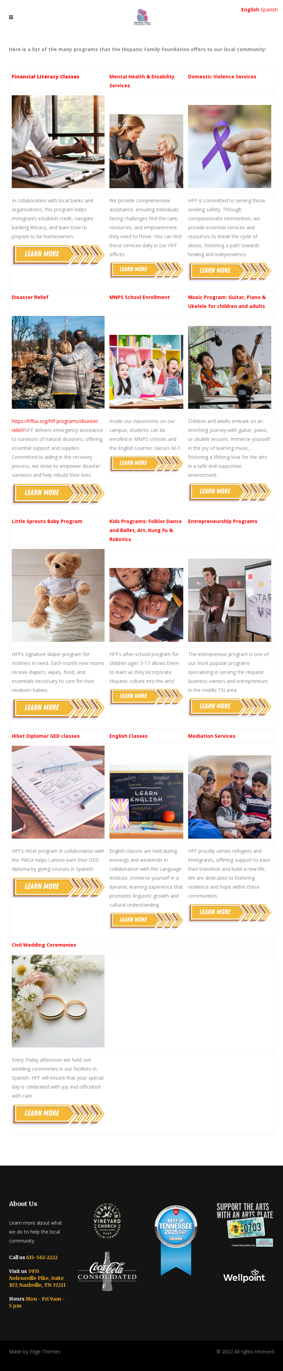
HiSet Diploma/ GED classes (46, 736)
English (250, 9)
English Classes (128, 736)
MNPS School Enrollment (139, 297)
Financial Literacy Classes (45, 76)
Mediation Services (211, 736)
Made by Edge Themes (34, 1351)
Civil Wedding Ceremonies (44, 945)
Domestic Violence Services (222, 76)
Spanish (269, 9)
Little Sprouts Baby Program (47, 521)
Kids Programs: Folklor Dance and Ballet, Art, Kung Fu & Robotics (145, 530)
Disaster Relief (30, 297)
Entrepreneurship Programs (222, 521)
